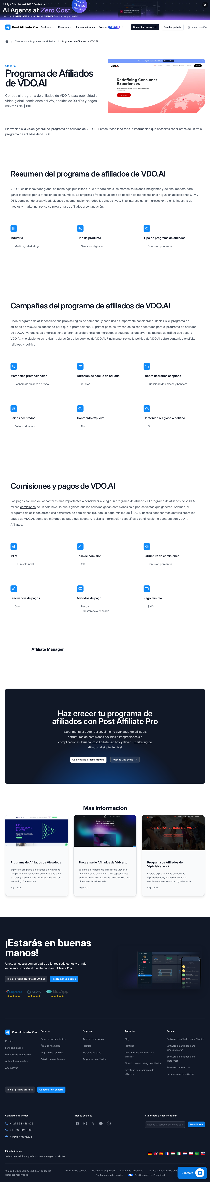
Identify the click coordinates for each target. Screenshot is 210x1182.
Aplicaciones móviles (16, 1061)
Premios (87, 1045)
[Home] (7, 41)
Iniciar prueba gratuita (20, 1089)
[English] (156, 1153)
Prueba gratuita (172, 27)
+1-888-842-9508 (21, 1130)
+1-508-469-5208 (21, 1136)
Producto (46, 27)
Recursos (63, 27)
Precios (9, 1041)
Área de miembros (50, 1045)
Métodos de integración (18, 1054)
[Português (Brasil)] (197, 1153)
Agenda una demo (123, 759)
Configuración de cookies (109, 1175)
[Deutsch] (150, 1153)
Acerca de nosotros (93, 1039)
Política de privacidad (131, 1170)
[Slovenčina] (203, 1153)
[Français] (167, 1153)
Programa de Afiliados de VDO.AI (80, 41)
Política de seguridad (103, 1170)
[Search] (125, 27)
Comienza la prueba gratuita (88, 759)
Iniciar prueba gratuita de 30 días (26, 978)
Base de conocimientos (53, 1039)
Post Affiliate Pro (103, 742)
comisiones (28, 507)
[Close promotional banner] (205, 5)
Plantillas (129, 1045)
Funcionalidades (14, 1047)
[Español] (161, 1153)
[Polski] (191, 1153)
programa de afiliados (37, 96)
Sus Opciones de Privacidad (150, 1175)
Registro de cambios (52, 1052)
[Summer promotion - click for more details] (105, 10)
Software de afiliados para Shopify (185, 1039)
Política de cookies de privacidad (166, 1170)
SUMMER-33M (20, 16)
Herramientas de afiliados (180, 1074)
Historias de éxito (92, 1052)
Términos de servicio (76, 1170)
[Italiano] (179, 1153)
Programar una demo (64, 978)
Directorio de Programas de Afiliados (35, 41)
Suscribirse (196, 1124)
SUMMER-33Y (51, 16)
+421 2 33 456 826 (21, 1123)
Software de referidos (178, 1067)
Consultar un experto (145, 27)
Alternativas (11, 1067)
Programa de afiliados (94, 1059)
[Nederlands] (185, 1153)
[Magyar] (173, 1153)
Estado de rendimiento (53, 1059)
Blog (127, 1039)
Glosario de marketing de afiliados (143, 1063)
